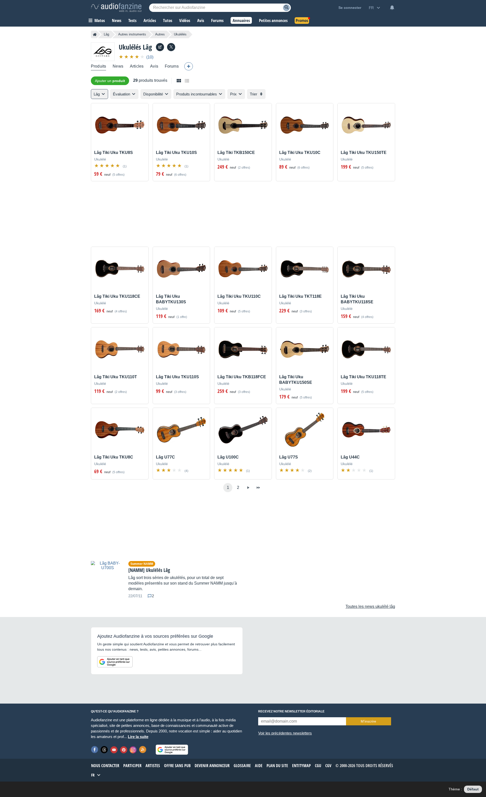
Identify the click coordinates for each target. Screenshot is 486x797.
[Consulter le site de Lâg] (160, 47)
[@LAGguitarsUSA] (171, 47)
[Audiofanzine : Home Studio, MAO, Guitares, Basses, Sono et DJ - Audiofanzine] (116, 7)
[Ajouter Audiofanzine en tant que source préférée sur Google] (115, 661)
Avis (154, 66)
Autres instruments (132, 34)
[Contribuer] (188, 66)
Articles (137, 66)
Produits (98, 66)
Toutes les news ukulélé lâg (370, 606)
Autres (160, 34)
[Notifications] (392, 8)
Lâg (106, 34)
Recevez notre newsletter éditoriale (291, 711)
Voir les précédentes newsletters (285, 733)
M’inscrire (368, 721)
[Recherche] (286, 7)
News (118, 66)
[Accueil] (95, 34)
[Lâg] (102, 51)
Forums (172, 66)
